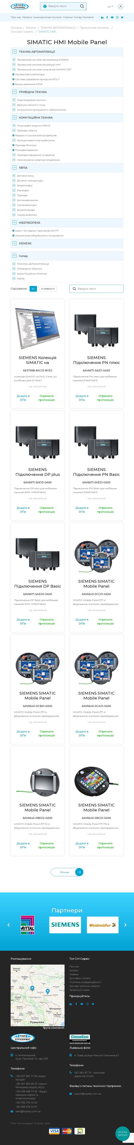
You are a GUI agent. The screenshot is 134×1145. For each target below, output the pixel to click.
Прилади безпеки (25, 145)
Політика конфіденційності (85, 982)
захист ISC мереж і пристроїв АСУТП (37, 230)
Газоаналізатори (27, 205)
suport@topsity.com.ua (87, 1093)
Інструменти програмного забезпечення (41, 109)
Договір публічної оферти (84, 986)
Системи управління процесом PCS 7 (37, 79)
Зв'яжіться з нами (79, 990)
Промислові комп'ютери (29, 74)
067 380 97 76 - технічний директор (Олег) (89, 1074)
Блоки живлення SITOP (29, 84)
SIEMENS (25, 243)
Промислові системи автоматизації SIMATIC (43, 59)
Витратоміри (24, 185)
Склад (77, 17)
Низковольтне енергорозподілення (38, 159)
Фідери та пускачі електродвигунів (36, 135)
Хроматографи (26, 209)
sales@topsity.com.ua (28, 1111)
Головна (16, 27)
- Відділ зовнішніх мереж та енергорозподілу (31, 1095)
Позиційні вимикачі (26, 150)
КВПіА (23, 167)
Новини (68, 17)
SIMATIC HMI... (48, 31)
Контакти (88, 17)
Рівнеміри (23, 190)
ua (109, 6)
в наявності (48, 288)
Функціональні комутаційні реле (36, 140)
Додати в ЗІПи (23, 397)
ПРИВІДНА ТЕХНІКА (33, 92)
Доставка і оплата (79, 978)
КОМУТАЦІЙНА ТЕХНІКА (36, 117)
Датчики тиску (25, 175)
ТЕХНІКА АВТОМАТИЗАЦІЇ (58, 27)
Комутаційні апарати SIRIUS (33, 125)
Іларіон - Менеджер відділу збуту (32, 1085)
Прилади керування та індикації (36, 155)
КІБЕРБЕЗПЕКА (29, 222)
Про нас (16, 17)
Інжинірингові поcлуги (47, 17)
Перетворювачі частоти (31, 100)
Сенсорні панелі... (23, 31)
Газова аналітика (27, 214)
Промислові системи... (95, 27)
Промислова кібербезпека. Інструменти (39, 235)
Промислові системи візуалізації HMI (38, 64)
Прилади (22, 195)
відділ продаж (31, 1078)
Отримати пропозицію (46, 397)
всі (33, 288)
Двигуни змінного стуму (31, 104)
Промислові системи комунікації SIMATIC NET (44, 69)
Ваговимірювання (27, 200)
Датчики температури (30, 180)
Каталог (27, 17)
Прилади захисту (27, 130)
